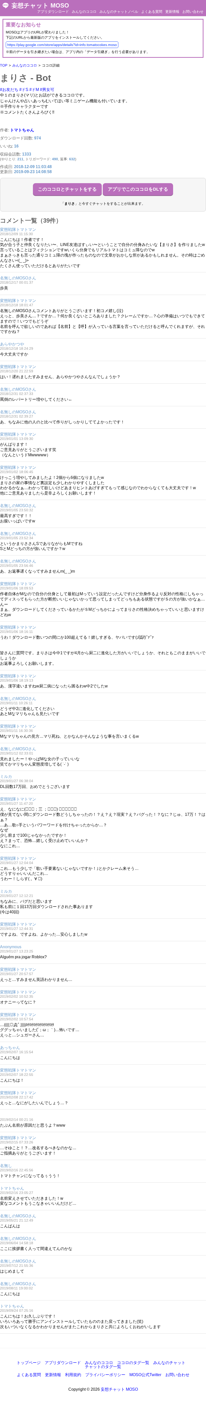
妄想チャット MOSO (40, 6)
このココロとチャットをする (67, 189)
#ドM (34, 89)
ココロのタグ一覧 (133, 1363)
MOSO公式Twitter (145, 1375)
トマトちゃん (22, 130)
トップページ (29, 1363)
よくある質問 (151, 12)
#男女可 (47, 89)
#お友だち (9, 89)
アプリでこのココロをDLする (138, 189)
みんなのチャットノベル (118, 12)
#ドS (23, 89)
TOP (3, 65)
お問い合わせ (192, 12)
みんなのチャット (169, 1363)
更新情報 (172, 12)
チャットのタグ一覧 (103, 1367)
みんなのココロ (84, 12)
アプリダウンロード (53, 12)
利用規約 (73, 1375)
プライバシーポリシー (105, 1375)
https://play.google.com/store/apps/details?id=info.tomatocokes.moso (62, 45)
